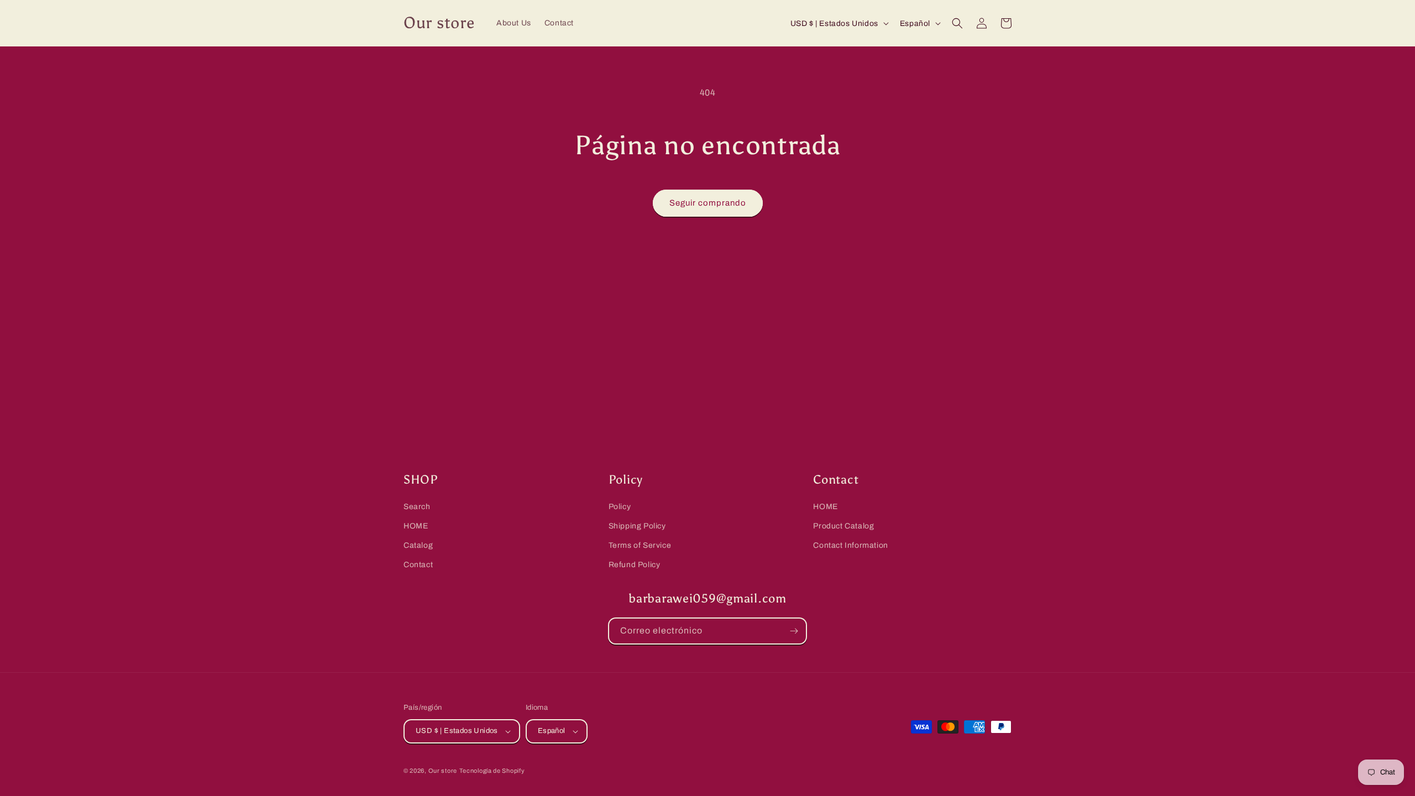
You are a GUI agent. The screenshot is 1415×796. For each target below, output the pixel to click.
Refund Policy (635, 565)
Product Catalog (843, 526)
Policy (620, 506)
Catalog (418, 546)
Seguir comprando (707, 202)
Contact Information (850, 546)
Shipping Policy (637, 526)
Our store (442, 770)
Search (417, 506)
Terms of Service (640, 546)
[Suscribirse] (794, 631)
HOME (415, 526)
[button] (957, 23)
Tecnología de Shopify (492, 770)
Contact (418, 565)
